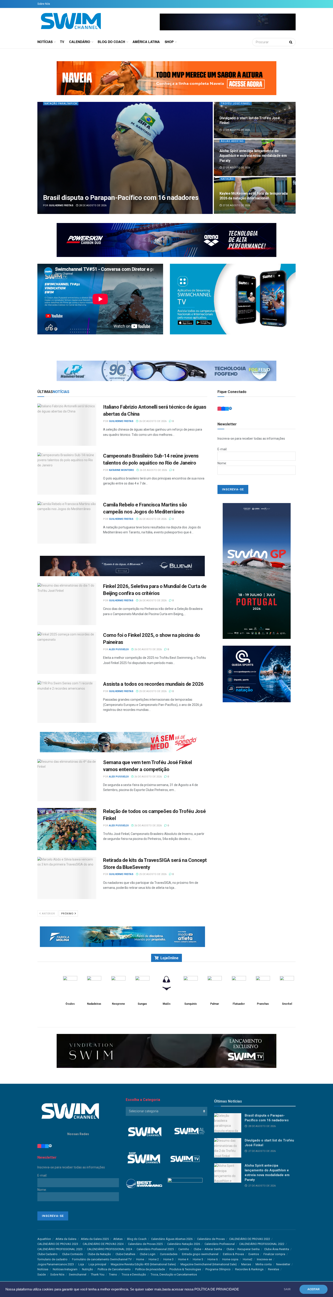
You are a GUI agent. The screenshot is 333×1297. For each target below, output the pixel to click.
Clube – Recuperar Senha (243, 1249)
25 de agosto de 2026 (152, 691)
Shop (169, 41)
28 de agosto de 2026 (92, 205)
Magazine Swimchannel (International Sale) (209, 1264)
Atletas (118, 1239)
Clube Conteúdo (72, 1254)
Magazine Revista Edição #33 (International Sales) (143, 1264)
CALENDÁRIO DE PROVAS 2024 (103, 1244)
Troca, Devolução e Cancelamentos (174, 1274)
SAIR (287, 1289)
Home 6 (213, 1259)
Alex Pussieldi (119, 649)
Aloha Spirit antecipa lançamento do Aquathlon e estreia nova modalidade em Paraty (253, 156)
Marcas (246, 1264)
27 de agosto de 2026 (236, 130)
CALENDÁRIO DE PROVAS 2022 (249, 1239)
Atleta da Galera (66, 1239)
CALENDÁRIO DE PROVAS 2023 (57, 1244)
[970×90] (166, 370)
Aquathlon (44, 1239)
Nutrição (87, 1269)
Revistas (273, 1269)
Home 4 (183, 1259)
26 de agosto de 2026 (152, 421)
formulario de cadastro (52, 1259)
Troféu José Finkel (235, 103)
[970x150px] (166, 77)
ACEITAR (313, 1289)
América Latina (146, 41)
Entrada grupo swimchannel (200, 1254)
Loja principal (97, 1264)
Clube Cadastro (47, 1254)
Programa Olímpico (218, 1269)
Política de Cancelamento (114, 1269)
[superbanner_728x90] (122, 742)
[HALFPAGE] (257, 571)
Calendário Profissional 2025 (155, 1249)
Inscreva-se (264, 1259)
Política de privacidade (150, 1269)
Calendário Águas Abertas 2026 (172, 1239)
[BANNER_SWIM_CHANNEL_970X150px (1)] (166, 239)
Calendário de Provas (211, 1239)
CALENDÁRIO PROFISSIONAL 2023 (59, 1249)
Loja (81, 1264)
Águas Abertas (232, 141)
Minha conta (264, 1264)
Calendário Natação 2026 (183, 1244)
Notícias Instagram (65, 1269)
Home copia (230, 1259)
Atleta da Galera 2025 (95, 1239)
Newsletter (283, 1264)
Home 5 (198, 1259)
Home (140, 1259)
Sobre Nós (43, 3)
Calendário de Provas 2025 (145, 1244)
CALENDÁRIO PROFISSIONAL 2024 (109, 1249)
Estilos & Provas (233, 1254)
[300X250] (257, 674)
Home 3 (168, 1259)
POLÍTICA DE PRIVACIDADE (216, 1289)
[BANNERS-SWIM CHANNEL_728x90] (122, 566)
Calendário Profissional (220, 1244)
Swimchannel (77, 1274)
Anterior (48, 913)
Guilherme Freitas (61, 205)
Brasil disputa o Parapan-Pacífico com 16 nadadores (120, 197)
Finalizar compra (274, 1254)
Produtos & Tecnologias (185, 1269)
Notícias (45, 41)
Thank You (97, 1274)
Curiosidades (168, 1254)
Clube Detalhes (125, 1254)
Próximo (67, 913)
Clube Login (147, 1254)
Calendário (79, 41)
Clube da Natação (99, 1254)
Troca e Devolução (134, 1274)
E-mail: (222, 449)
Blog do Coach (111, 41)
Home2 (247, 1259)
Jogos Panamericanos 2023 (55, 1264)
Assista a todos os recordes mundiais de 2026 (153, 684)
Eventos (254, 1254)
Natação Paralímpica (60, 103)
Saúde (41, 1274)
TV (62, 41)
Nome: (222, 463)
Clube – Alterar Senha (208, 1249)
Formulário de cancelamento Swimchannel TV (102, 1259)
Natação (227, 178)
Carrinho (183, 1249)
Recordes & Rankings (249, 1269)
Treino (113, 1274)
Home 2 (154, 1259)
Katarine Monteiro (121, 470)
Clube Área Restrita (276, 1249)
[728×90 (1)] (122, 936)
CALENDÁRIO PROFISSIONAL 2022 (261, 1244)
